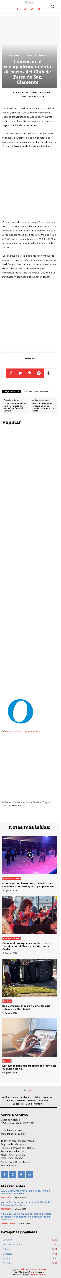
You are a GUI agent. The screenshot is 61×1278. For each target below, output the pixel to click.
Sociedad (15, 55)
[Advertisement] (30, 184)
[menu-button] (4, 6)
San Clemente (41, 392)
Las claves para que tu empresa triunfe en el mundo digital (29, 1067)
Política (36, 1097)
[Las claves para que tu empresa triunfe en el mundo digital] (29, 1037)
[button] (53, 6)
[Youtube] (38, 9)
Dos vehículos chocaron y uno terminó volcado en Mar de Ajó (26, 1007)
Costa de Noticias (40, 92)
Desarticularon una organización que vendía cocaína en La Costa (43, 407)
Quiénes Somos (10, 1097)
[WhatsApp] (39, 373)
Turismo (32, 1100)
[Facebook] (17, 9)
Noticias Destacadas (11, 878)
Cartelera (20, 1100)
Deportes (47, 1097)
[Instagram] (24, 9)
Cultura (9, 1100)
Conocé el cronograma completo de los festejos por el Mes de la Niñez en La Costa (27, 946)
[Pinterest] (29, 373)
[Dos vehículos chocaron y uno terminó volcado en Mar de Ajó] (29, 978)
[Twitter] (31, 9)
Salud (29, 1104)
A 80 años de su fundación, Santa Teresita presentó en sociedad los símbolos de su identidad (26, 1217)
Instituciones (36, 55)
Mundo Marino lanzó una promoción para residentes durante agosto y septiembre (28, 885)
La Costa (27, 392)
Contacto (38, 1104)
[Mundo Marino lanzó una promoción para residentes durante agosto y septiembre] (29, 855)
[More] (48, 373)
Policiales (7, 1001)
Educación (18, 1104)
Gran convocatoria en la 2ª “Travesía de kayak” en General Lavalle (15, 407)
